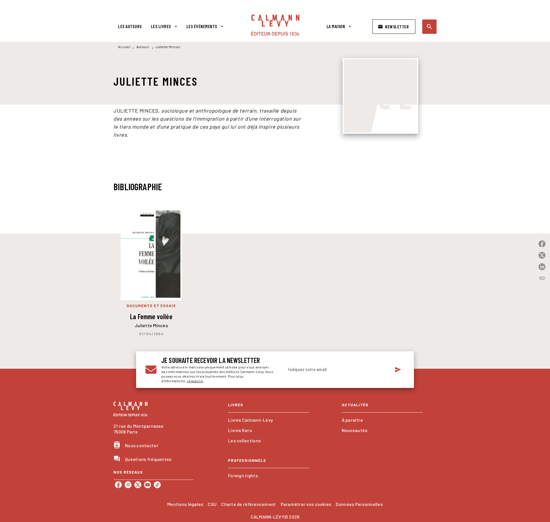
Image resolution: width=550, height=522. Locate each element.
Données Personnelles (359, 504)
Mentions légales (185, 504)
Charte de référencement (248, 504)
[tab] (129, 26)
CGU (212, 504)
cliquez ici (195, 381)
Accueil (124, 47)
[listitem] (118, 485)
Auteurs (143, 47)
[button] (393, 26)
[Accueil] (275, 25)
